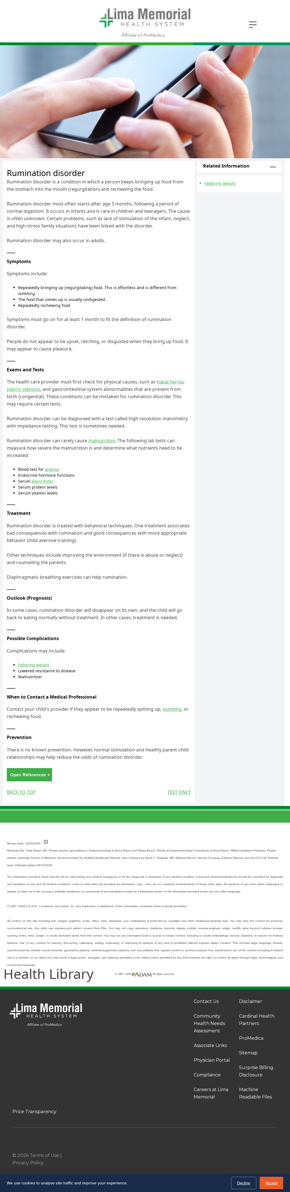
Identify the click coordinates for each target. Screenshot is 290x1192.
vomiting (172, 709)
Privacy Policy (28, 1162)
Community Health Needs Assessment (209, 1023)
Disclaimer (250, 1001)
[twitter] (264, 1155)
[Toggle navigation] (253, 24)
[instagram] (252, 1155)
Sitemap (248, 1053)
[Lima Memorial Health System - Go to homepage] (145, 22)
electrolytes (43, 481)
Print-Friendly (179, 164)
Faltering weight (33, 664)
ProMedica (251, 1038)
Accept (271, 1183)
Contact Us (206, 1001)
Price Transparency (34, 1111)
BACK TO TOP (21, 792)
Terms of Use (44, 1155)
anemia (52, 469)
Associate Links (210, 1045)
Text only (179, 792)
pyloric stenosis (23, 389)
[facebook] (241, 1155)
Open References (29, 774)
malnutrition (101, 440)
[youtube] (275, 1155)
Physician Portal (212, 1060)
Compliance (207, 1075)
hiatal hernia (170, 382)
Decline (243, 1183)
